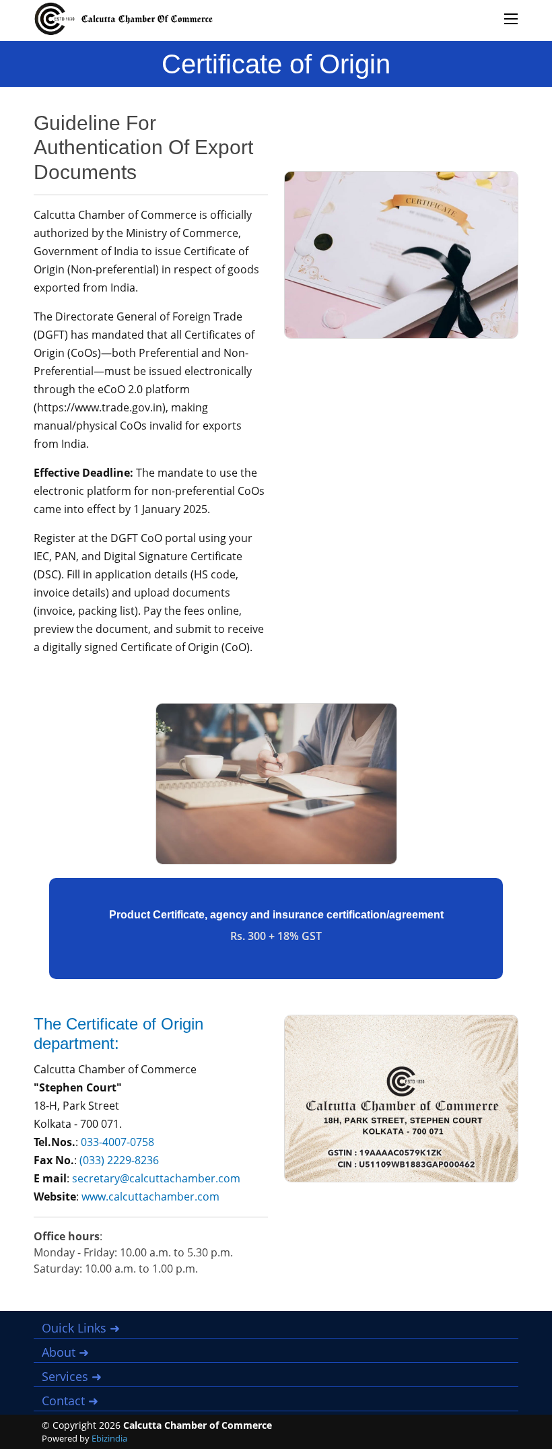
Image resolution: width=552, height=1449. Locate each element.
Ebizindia (109, 1438)
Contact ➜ (70, 1400)
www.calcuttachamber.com (150, 1196)
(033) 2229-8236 (119, 1160)
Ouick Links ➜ (81, 1328)
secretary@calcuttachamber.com (156, 1178)
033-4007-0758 (117, 1142)
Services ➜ (72, 1376)
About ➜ (65, 1352)
